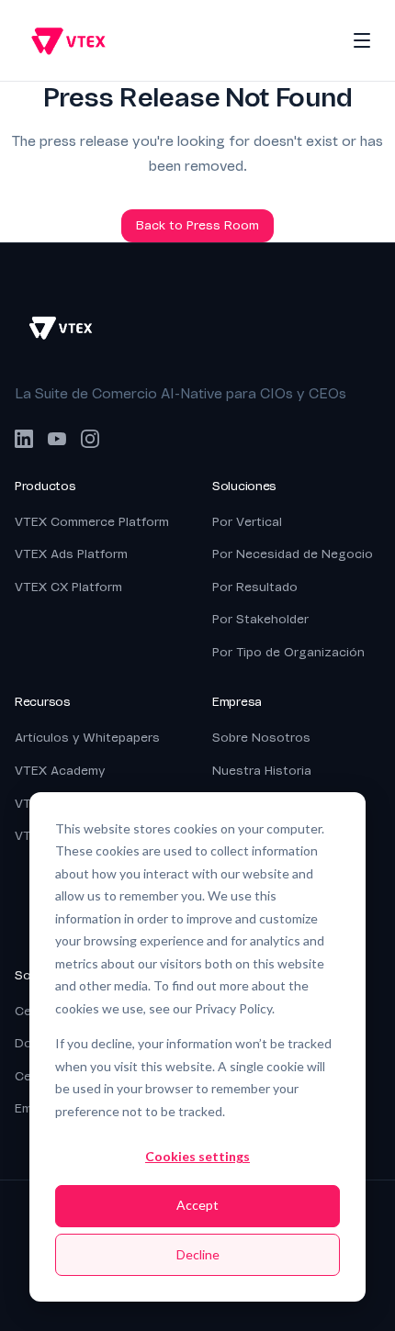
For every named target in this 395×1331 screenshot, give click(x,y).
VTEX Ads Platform (71, 554)
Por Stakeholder (260, 619)
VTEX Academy (60, 770)
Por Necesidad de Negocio (292, 554)
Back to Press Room (197, 225)
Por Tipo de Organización (288, 652)
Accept (197, 1205)
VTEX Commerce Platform (92, 522)
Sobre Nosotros (261, 737)
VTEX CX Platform (68, 587)
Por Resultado (255, 587)
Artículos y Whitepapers (87, 737)
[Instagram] (90, 439)
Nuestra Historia (261, 770)
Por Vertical (247, 522)
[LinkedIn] (24, 439)
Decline (198, 1254)
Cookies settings (197, 1156)
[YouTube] (57, 439)
